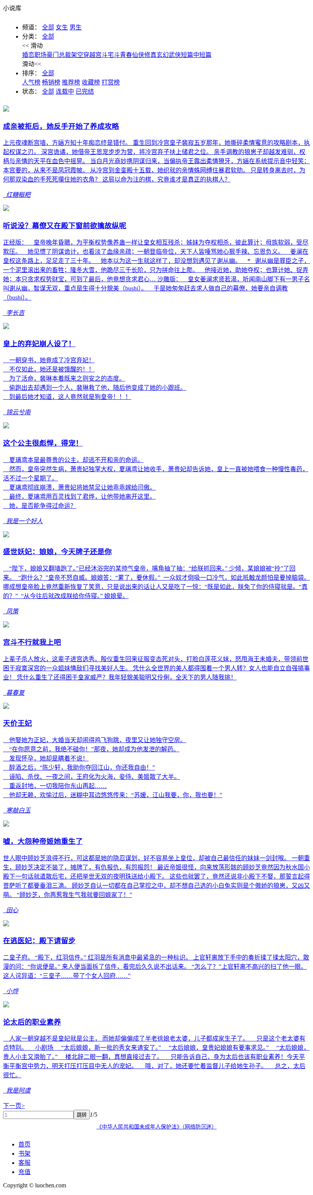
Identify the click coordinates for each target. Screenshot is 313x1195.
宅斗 (114, 55)
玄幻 (162, 55)
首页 (24, 1144)
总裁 (65, 55)
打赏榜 (111, 82)
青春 (126, 55)
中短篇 (202, 55)
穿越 (89, 55)
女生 (62, 27)
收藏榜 (91, 82)
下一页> (14, 1106)
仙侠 (138, 55)
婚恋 (28, 55)
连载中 (65, 91)
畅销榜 (51, 82)
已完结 (85, 91)
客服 (24, 1162)
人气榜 (31, 82)
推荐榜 (71, 82)
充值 (24, 1172)
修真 (150, 55)
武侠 (175, 55)
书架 (24, 1153)
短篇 (187, 55)
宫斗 (101, 55)
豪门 (53, 55)
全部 (48, 27)
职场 (40, 55)
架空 (77, 55)
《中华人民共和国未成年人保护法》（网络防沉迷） (157, 1127)
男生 (75, 27)
